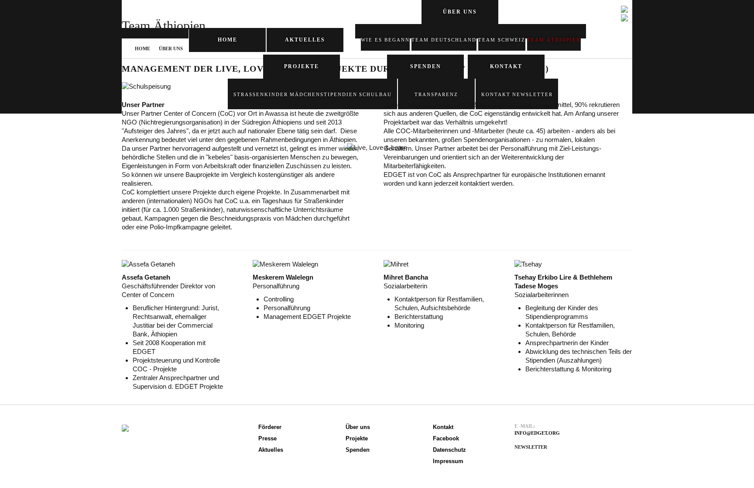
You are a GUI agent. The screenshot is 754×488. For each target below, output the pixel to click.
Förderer (269, 427)
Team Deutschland (443, 39)
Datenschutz (449, 449)
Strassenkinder (260, 94)
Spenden (425, 66)
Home (227, 40)
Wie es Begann (385, 39)
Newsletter (532, 94)
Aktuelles (305, 40)
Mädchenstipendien (323, 94)
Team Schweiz (501, 39)
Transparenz (436, 94)
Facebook (446, 438)
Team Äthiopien (554, 39)
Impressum (448, 461)
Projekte (357, 438)
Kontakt (496, 94)
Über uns (171, 48)
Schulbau (375, 94)
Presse (267, 438)
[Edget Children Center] (125, 426)
